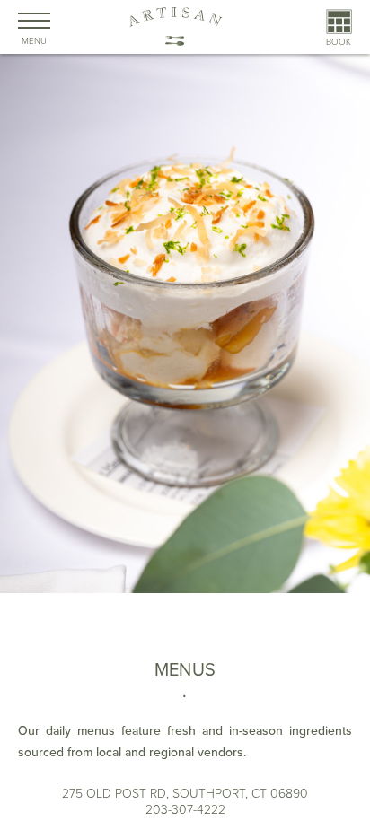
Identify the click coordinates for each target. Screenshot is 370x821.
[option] (185, 413)
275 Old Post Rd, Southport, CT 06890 (185, 793)
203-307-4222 (185, 809)
